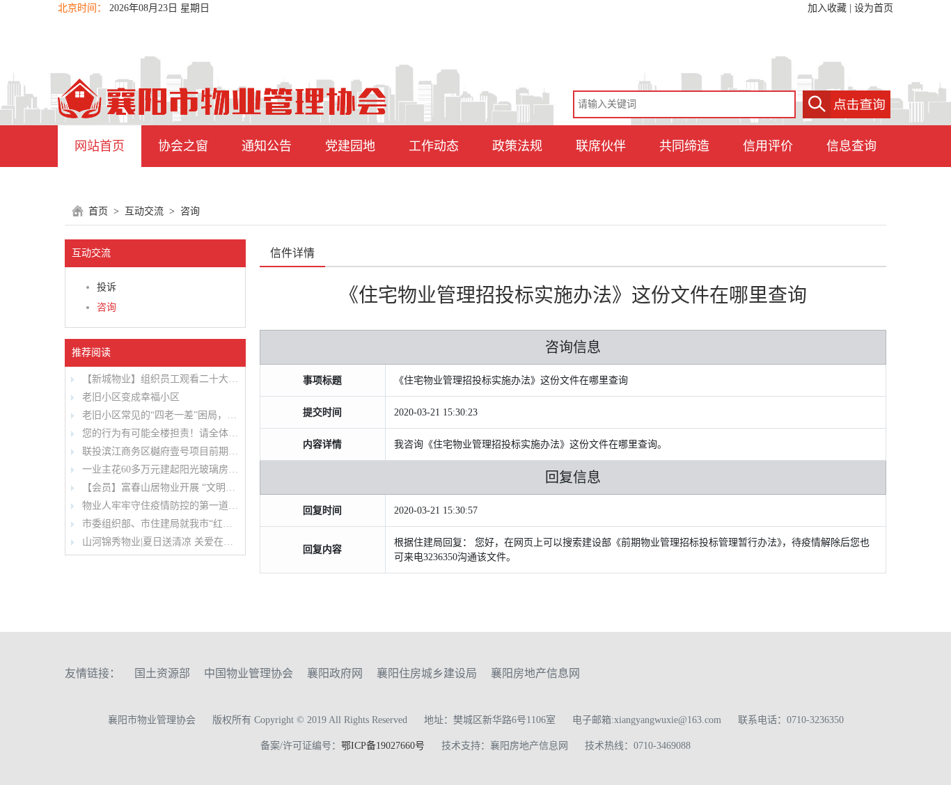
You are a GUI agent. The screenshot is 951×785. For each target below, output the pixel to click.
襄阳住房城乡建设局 (427, 673)
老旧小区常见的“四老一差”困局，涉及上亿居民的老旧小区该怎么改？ (158, 415)
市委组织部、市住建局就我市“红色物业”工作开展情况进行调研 (158, 523)
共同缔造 (684, 146)
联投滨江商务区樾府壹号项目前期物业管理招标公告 (158, 451)
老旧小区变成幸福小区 (129, 397)
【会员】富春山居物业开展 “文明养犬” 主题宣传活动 (158, 487)
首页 (98, 211)
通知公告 (267, 146)
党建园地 (350, 146)
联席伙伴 (601, 146)
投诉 (106, 287)
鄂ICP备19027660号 (383, 745)
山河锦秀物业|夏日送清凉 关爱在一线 (158, 542)
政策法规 (517, 146)
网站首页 (99, 146)
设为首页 (873, 8)
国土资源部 (162, 673)
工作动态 (434, 146)
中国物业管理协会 (248, 673)
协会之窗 (183, 146)
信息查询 (851, 146)
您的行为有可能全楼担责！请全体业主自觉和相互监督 (158, 433)
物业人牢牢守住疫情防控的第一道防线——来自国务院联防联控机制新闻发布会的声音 (158, 505)
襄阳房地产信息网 (535, 673)
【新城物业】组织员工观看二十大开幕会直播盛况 (158, 379)
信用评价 (768, 146)
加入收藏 (827, 8)
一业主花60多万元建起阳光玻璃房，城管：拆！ (158, 469)
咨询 (190, 211)
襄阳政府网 (335, 673)
